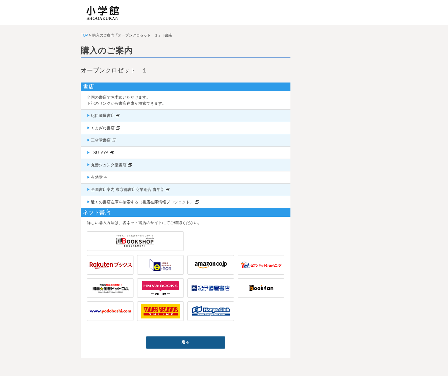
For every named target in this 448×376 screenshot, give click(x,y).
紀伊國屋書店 (103, 115)
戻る (185, 342)
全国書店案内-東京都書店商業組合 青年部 (128, 189)
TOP (84, 35)
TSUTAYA (99, 152)
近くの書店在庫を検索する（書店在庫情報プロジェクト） (142, 202)
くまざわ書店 (103, 128)
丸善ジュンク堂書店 (108, 165)
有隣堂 (97, 177)
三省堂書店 (101, 140)
